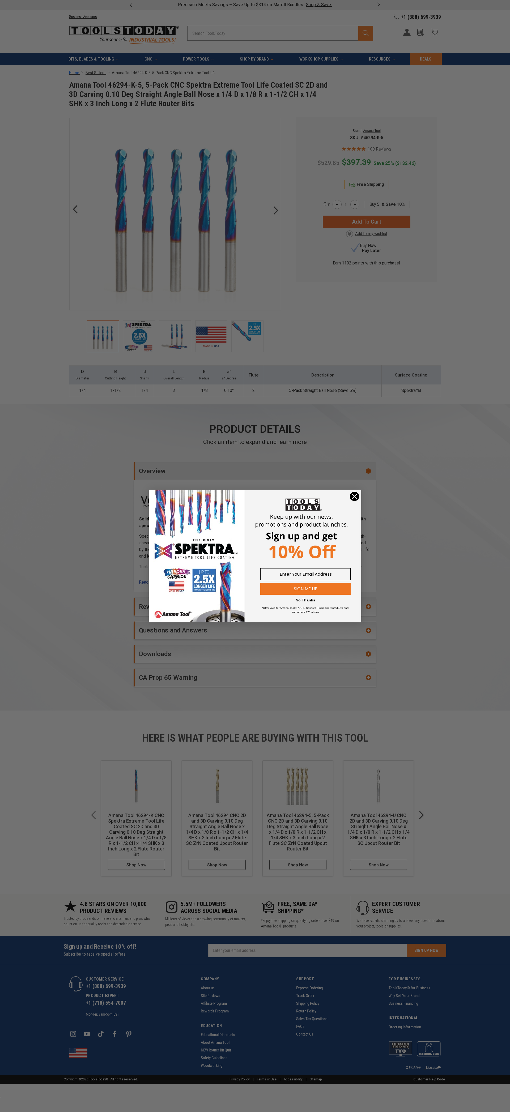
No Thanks (305, 600)
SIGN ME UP (305, 589)
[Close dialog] (354, 496)
